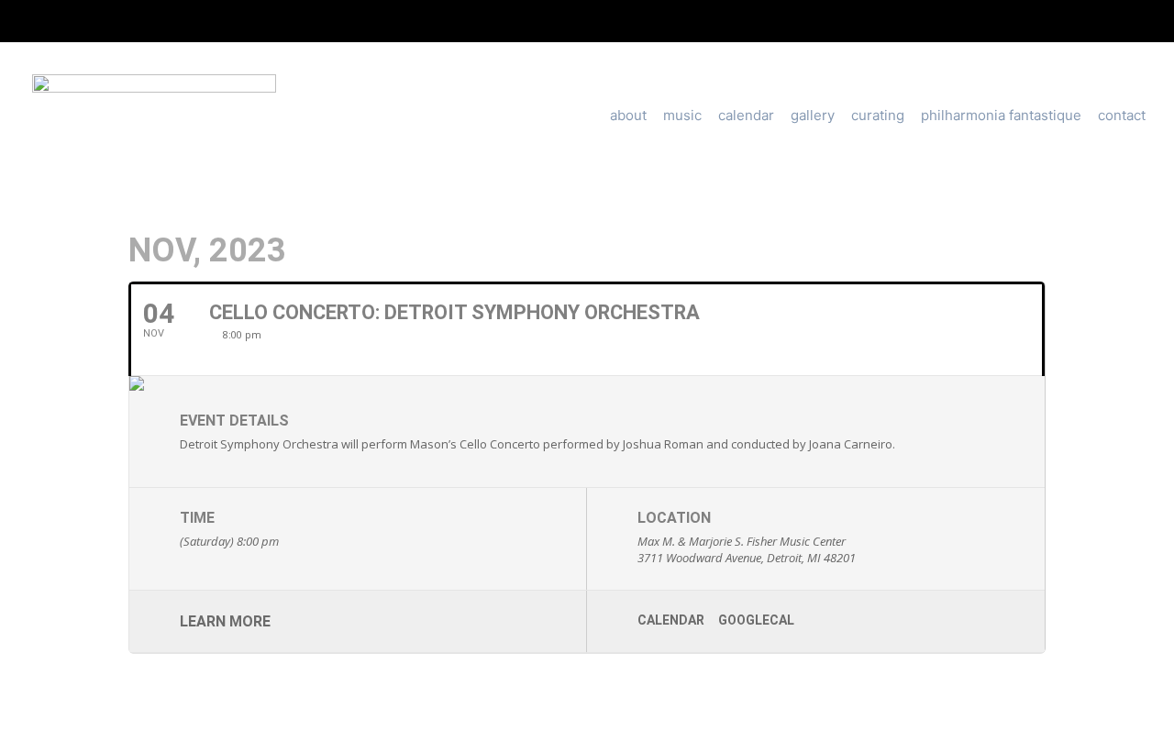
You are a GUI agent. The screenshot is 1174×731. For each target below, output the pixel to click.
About (628, 115)
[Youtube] (603, 21)
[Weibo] (663, 21)
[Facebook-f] (510, 21)
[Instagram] (571, 21)
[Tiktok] (633, 21)
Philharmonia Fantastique (1001, 115)
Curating (877, 115)
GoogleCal (756, 620)
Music (682, 115)
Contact (1122, 115)
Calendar (746, 115)
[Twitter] (541, 21)
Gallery (813, 115)
